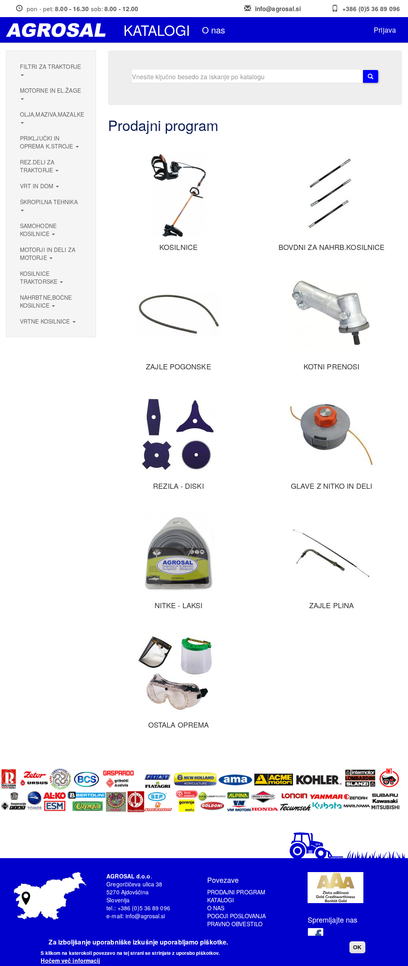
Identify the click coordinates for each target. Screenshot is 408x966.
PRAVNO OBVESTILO (235, 924)
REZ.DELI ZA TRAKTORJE (37, 166)
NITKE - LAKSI (178, 605)
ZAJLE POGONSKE (178, 366)
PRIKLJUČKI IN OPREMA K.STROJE (47, 142)
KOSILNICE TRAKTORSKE (39, 277)
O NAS (216, 908)
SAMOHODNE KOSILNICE (38, 230)
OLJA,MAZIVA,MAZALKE (52, 114)
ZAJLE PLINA (331, 605)
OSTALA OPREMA (178, 724)
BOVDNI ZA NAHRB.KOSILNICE (332, 247)
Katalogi (157, 30)
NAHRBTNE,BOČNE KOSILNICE (46, 301)
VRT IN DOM (37, 186)
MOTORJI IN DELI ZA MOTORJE (47, 254)
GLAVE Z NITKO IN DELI (331, 485)
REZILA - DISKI (178, 485)
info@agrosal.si (278, 8)
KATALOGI (220, 900)
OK (357, 947)
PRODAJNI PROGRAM (236, 892)
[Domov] (59, 30)
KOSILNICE (178, 247)
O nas (214, 29)
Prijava (385, 30)
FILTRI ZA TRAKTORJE (50, 66)
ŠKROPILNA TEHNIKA (49, 202)
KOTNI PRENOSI (331, 366)
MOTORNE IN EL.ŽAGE (50, 90)
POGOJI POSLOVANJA (236, 916)
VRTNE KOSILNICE (46, 321)
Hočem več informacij (70, 960)
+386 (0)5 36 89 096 (371, 8)
